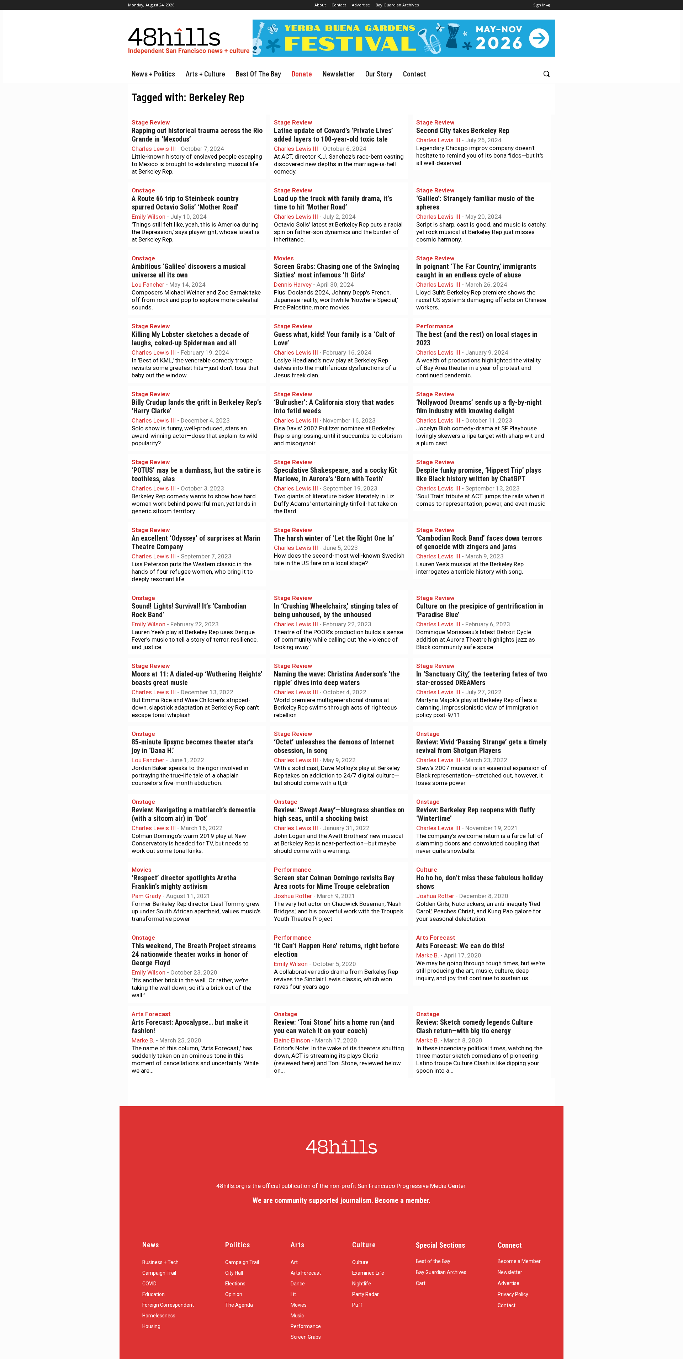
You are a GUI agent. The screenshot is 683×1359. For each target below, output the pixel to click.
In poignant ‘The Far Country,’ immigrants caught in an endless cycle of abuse (476, 270)
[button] (546, 73)
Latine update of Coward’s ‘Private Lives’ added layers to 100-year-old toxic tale (333, 135)
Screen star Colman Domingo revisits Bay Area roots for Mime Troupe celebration (334, 882)
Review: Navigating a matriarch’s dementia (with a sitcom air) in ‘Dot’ (194, 814)
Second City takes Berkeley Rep (462, 131)
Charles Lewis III (154, 148)
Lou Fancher (148, 284)
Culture (426, 869)
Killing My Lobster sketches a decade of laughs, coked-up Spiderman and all (190, 338)
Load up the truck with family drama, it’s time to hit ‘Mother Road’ (333, 203)
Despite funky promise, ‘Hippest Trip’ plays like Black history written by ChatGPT (478, 474)
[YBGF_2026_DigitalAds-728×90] (404, 54)
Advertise (508, 1283)
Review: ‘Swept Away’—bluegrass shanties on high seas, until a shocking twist (339, 814)
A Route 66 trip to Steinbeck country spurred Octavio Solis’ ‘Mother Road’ (185, 203)
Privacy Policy (513, 1294)
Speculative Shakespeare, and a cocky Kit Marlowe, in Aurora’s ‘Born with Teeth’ (335, 474)
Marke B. (427, 955)
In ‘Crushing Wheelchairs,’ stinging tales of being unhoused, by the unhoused (336, 610)
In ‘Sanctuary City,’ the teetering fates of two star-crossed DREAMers (481, 678)
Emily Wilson (148, 216)
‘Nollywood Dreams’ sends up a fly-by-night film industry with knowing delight (479, 406)
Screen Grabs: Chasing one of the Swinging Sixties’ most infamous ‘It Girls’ (336, 270)
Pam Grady (146, 895)
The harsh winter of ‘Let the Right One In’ (334, 538)
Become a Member (519, 1261)
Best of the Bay (433, 1261)
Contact (506, 1305)
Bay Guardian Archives (441, 1272)
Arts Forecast (435, 937)
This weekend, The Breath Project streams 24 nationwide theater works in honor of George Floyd (194, 954)
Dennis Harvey (293, 284)
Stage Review (151, 122)
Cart (420, 1283)
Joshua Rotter (293, 895)
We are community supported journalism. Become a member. (341, 1200)
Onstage (143, 190)
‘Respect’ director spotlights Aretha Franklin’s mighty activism (184, 882)
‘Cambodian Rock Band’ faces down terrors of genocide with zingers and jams (479, 542)
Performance (435, 326)
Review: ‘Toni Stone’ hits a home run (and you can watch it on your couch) (334, 1026)
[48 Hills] (190, 39)
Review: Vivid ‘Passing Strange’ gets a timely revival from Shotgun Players (481, 746)
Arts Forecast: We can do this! (460, 946)
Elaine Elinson (292, 1040)
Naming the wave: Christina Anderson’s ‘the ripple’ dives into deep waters (337, 678)
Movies (284, 258)
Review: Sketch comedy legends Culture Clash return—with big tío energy (474, 1026)
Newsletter (510, 1272)
